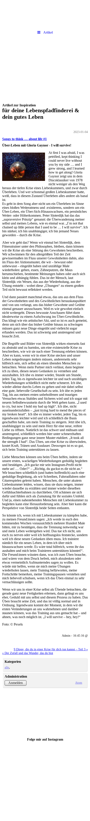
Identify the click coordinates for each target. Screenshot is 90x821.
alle (7, 667)
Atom (78, 682)
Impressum (45, 766)
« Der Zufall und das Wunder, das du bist (27, 653)
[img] (45, 14)
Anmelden (15, 683)
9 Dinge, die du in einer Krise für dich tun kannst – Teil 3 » (51, 649)
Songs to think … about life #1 (24, 139)
